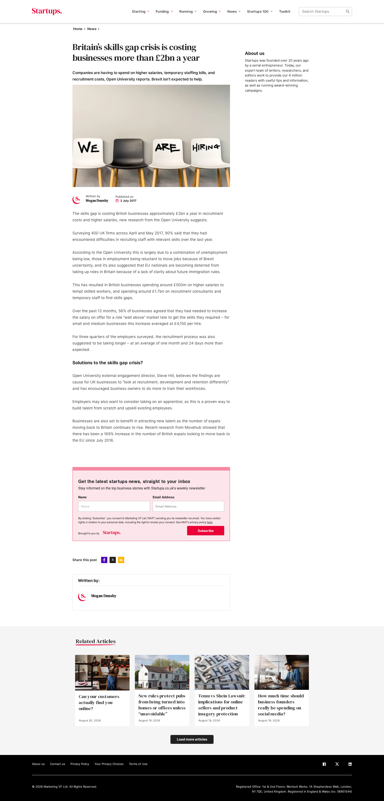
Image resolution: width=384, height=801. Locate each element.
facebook (104, 560)
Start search (348, 11)
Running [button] (186, 11)
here (209, 522)
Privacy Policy (79, 764)
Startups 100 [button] (257, 11)
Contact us (57, 764)
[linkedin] (350, 765)
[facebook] (324, 765)
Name (82, 497)
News (91, 28)
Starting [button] (139, 11)
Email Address (163, 497)
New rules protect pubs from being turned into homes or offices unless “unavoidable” (162, 705)
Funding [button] (162, 11)
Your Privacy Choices (109, 764)
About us (38, 764)
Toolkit (284, 11)
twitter (113, 560)
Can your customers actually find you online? (99, 703)
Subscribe (206, 530)
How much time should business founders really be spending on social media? (281, 705)
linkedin (121, 560)
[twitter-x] (337, 765)
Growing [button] (210, 11)
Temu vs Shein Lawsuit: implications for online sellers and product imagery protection (221, 705)
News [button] (232, 11)
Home (77, 28)
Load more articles (192, 739)
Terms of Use (138, 764)
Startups (47, 11)
